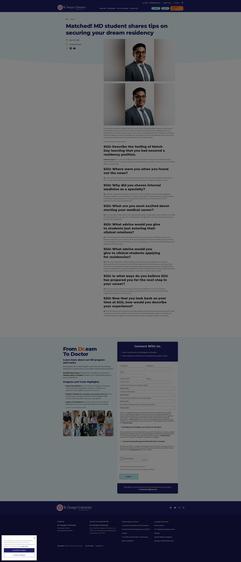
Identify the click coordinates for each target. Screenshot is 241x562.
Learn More (24, 546)
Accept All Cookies (19, 550)
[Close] (34, 538)
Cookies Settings (19, 555)
